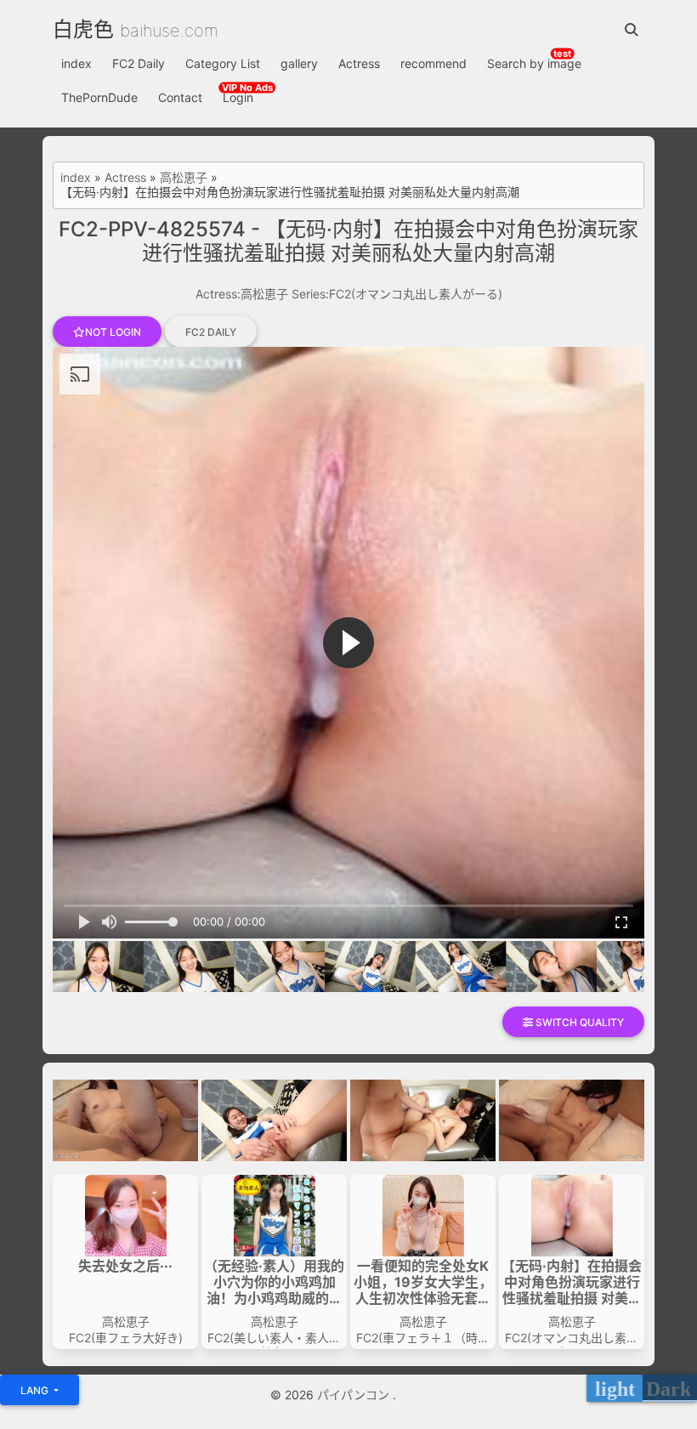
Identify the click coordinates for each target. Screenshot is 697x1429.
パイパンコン (355, 1394)
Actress (359, 63)
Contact (180, 97)
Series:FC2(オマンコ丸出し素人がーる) (397, 293)
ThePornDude (99, 97)
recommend (433, 63)
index (76, 63)
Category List (222, 63)
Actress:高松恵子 (242, 293)
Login (238, 97)
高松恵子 (183, 177)
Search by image (534, 63)
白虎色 (83, 29)
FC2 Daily (138, 63)
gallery (299, 63)
